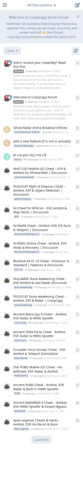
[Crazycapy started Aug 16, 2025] (6, 333)
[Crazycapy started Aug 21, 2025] (6, 170)
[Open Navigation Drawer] (4, 5)
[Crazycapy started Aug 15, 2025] (6, 316)
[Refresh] (76, 51)
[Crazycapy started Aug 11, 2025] (6, 422)
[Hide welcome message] (78, 16)
